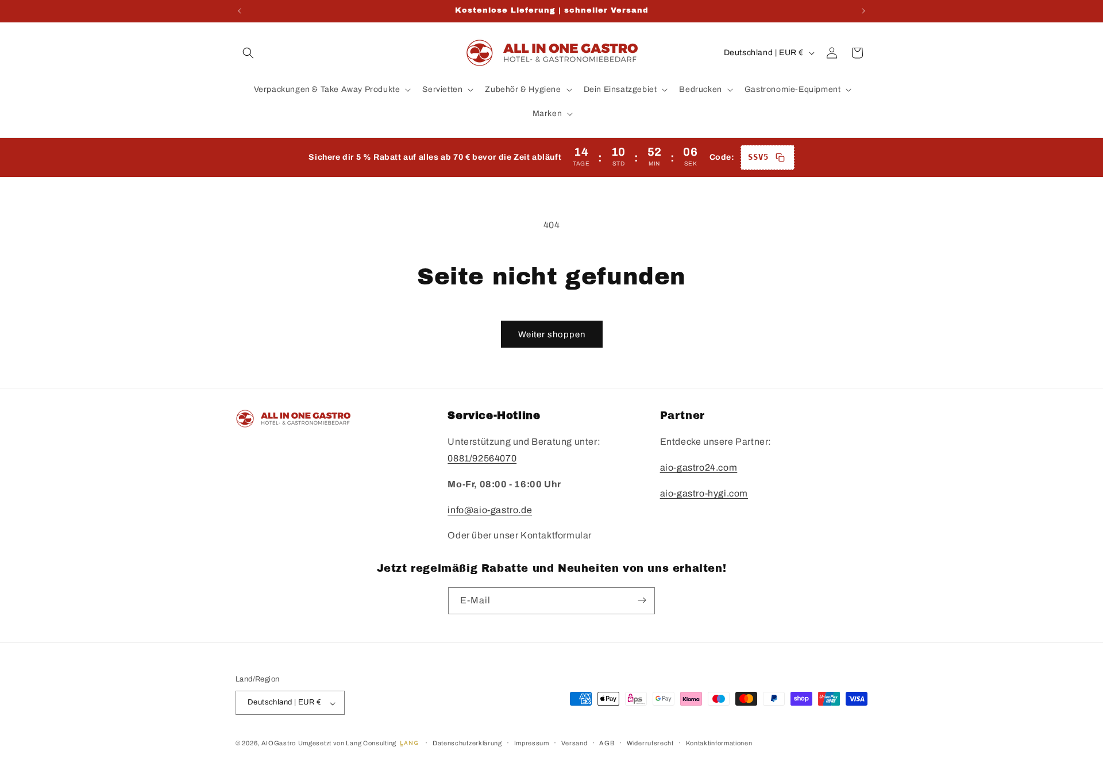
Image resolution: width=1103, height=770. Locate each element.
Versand (574, 743)
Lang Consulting (371, 743)
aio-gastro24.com (699, 468)
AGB (607, 743)
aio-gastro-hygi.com (704, 493)
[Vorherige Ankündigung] (239, 11)
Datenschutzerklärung (467, 743)
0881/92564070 (482, 459)
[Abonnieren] (641, 600)
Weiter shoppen (551, 334)
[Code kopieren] (780, 157)
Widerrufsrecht (650, 743)
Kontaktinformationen (719, 743)
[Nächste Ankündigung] (863, 11)
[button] (248, 53)
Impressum (531, 743)
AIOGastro (278, 743)
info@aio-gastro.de (490, 510)
